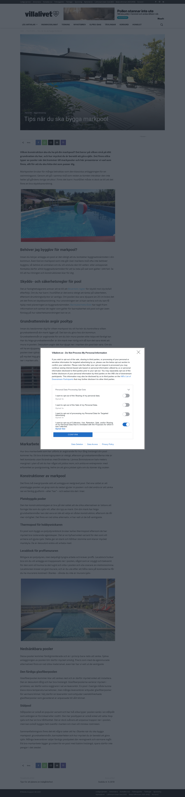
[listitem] (92, 389)
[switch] (126, 395)
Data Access (92, 444)
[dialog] (92, 398)
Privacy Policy (108, 444)
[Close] (139, 353)
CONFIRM (73, 435)
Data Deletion (77, 444)
